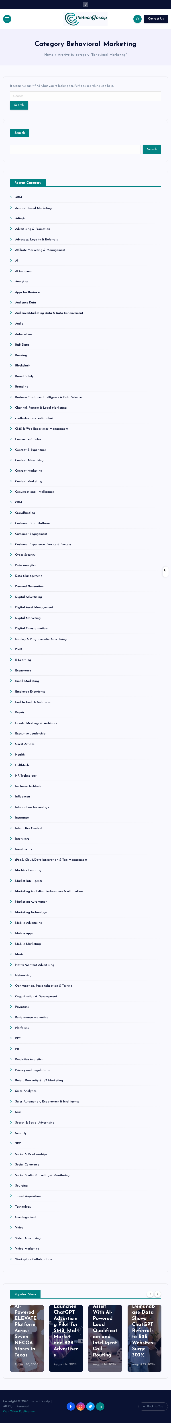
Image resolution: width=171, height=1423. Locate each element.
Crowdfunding (25, 513)
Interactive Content (29, 828)
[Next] (157, 1294)
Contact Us (156, 18)
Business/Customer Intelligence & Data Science (48, 397)
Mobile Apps (24, 933)
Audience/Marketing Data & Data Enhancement (49, 313)
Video (19, 1227)
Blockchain (23, 365)
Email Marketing (27, 681)
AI (16, 260)
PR (17, 1049)
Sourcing (21, 1185)
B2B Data (22, 344)
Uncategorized (25, 1217)
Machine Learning (28, 870)
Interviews (22, 838)
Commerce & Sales (28, 439)
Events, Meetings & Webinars (36, 723)
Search (19, 133)
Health (20, 754)
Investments (23, 849)
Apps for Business (27, 292)
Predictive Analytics (29, 1059)
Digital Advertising (28, 597)
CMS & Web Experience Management (41, 428)
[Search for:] (85, 96)
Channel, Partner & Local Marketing (41, 407)
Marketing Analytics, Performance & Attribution (49, 891)
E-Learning (23, 660)
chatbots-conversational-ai (34, 418)
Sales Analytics (26, 1091)
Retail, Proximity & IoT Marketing (39, 1080)
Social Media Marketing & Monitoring (42, 1175)
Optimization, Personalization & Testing (43, 985)
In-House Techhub (28, 786)
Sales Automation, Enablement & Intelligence (47, 1101)
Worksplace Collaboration (33, 1259)
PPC (18, 1038)
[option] (27, 1338)
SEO (18, 1143)
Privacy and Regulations (32, 1070)
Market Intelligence (29, 881)
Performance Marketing (32, 1017)
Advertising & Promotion (32, 229)
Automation (23, 334)
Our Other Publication (19, 1411)
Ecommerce (23, 670)
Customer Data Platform (32, 523)
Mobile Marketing (28, 944)
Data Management (28, 576)
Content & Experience (30, 450)
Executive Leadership (30, 733)
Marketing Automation (31, 901)
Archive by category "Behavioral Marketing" (92, 55)
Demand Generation (29, 586)
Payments (22, 1007)
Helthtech (22, 765)
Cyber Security (25, 554)
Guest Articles (25, 744)
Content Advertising (29, 460)
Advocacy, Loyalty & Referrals (36, 239)
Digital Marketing (28, 618)
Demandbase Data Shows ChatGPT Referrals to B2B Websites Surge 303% (143, 1331)
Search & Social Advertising (35, 1122)
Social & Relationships (31, 1154)
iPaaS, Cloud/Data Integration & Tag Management (51, 859)
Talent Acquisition (28, 1196)
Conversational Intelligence (34, 491)
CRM (18, 502)
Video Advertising (28, 1238)
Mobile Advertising (28, 922)
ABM (18, 197)
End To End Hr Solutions (33, 702)
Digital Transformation (31, 628)
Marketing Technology (31, 912)
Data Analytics (25, 565)
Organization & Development (36, 996)
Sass (18, 1112)
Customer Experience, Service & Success (43, 544)
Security (20, 1133)
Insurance (22, 817)
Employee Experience (30, 691)
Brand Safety (24, 376)
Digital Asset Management (34, 607)
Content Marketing (28, 470)
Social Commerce (27, 1164)
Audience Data (25, 302)
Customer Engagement (31, 534)
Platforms (22, 1028)
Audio (19, 323)
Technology (23, 1206)
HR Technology (26, 775)
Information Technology (32, 807)
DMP (18, 649)
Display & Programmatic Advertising (41, 639)
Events (20, 712)
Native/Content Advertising (34, 965)
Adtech (20, 218)
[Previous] (150, 1294)
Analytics (21, 281)
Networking (23, 975)
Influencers (23, 796)
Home (49, 55)
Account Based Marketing (33, 208)
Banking (21, 355)
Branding (21, 386)
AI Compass (23, 271)
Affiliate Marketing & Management (40, 250)
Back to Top (155, 1406)
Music (19, 954)
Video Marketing (27, 1248)
